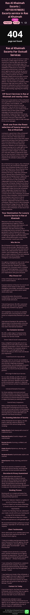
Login (17, 23)
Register (8, 23)
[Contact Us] (25, 22)
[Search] (22, 22)
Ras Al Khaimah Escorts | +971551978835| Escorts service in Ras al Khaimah (15, 9)
